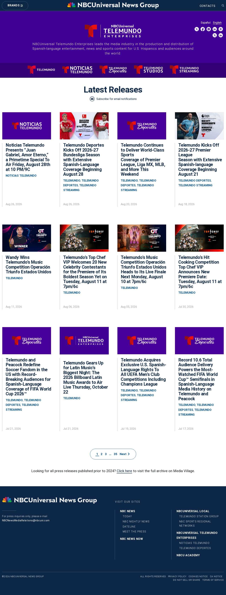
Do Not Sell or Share (186, 580)
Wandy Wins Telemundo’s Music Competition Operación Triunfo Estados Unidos (28, 265)
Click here (124, 471)
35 (115, 454)
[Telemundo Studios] (148, 69)
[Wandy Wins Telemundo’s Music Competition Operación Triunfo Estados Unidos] (26, 239)
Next (124, 454)
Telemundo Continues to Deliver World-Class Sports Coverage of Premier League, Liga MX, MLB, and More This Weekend (143, 160)
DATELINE (129, 526)
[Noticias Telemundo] (77, 69)
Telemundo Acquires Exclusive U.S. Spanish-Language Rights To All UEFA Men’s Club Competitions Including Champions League (143, 372)
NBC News (127, 511)
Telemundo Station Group (199, 516)
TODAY (127, 516)
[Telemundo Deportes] (113, 69)
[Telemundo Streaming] (184, 69)
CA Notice (216, 576)
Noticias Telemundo (21, 175)
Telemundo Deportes (194, 180)
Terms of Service (213, 580)
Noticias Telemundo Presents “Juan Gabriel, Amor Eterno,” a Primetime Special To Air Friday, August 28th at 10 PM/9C (28, 157)
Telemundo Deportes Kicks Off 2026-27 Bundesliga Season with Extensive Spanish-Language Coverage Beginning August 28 (83, 160)
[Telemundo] (41, 69)
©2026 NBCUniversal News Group (23, 576)
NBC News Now (131, 539)
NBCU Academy (188, 555)
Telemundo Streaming (195, 185)
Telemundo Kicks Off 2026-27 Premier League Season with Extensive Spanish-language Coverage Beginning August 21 (200, 160)
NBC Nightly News (136, 521)
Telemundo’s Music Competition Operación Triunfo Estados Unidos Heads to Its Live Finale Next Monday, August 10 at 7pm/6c (143, 269)
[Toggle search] (223, 4)
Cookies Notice (198, 576)
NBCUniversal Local (193, 511)
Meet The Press (134, 531)
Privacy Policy (177, 576)
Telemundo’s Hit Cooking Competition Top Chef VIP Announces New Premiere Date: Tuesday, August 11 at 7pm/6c (200, 272)
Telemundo (71, 180)
